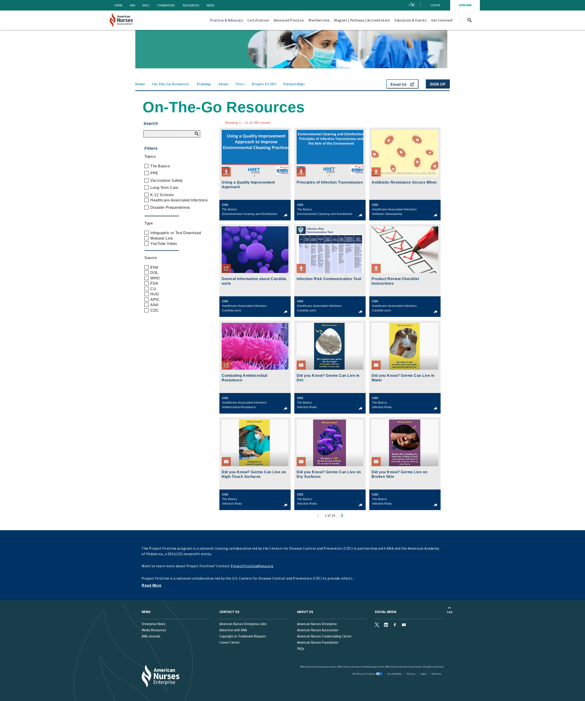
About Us (305, 612)
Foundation (166, 5)
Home (118, 5)
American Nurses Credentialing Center (324, 636)
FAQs (300, 648)
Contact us (229, 612)
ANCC (145, 5)
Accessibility (394, 673)
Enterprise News (154, 624)
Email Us (399, 84)
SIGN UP (438, 84)
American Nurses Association (317, 630)
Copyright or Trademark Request (242, 636)
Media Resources (154, 630)
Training (203, 84)
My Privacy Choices (364, 673)
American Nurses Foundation (317, 642)
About (223, 84)
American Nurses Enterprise (317, 624)
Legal (423, 673)
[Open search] (469, 20)
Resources (191, 5)
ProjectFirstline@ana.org (252, 566)
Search (151, 123)
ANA (132, 5)
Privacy (411, 673)
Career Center (229, 642)
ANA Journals (151, 636)
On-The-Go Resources (170, 84)
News (210, 5)
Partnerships (294, 84)
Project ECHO (264, 84)
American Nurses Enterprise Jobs (243, 624)
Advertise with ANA (233, 630)
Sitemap (436, 673)
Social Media (385, 612)
